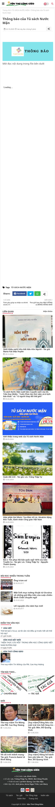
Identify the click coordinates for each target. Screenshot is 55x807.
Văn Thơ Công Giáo (13, 651)
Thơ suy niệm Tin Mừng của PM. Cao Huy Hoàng (22, 664)
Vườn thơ (21, 798)
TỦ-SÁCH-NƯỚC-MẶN (20, 10)
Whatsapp (37, 293)
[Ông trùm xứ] (7, 584)
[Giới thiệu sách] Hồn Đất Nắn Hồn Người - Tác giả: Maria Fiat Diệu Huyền (26, 350)
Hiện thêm (47, 311)
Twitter (30, 293)
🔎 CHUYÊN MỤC (9, 693)
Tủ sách (9, 795)
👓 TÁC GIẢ (33, 693)
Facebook (21, 293)
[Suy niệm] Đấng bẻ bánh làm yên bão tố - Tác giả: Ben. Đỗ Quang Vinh (41, 757)
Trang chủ (7, 10)
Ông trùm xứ (20, 580)
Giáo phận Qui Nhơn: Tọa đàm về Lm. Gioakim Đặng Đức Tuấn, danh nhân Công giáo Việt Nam (27, 518)
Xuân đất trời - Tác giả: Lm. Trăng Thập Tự (22, 477)
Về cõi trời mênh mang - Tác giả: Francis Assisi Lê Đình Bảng (13, 757)
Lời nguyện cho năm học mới (28, 606)
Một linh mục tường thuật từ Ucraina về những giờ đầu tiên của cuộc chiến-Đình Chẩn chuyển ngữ (33, 595)
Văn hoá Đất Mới (12, 640)
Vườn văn (45, 795)
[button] (52, 3)
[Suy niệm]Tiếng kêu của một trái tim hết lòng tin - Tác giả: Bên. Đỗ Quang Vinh (41, 726)
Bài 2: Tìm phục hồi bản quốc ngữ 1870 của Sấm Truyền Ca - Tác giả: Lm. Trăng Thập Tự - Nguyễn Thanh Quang (25, 562)
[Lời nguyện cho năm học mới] (7, 610)
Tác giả (19, 795)
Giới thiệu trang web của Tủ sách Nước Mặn (23, 436)
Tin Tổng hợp (31, 795)
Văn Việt (7, 628)
